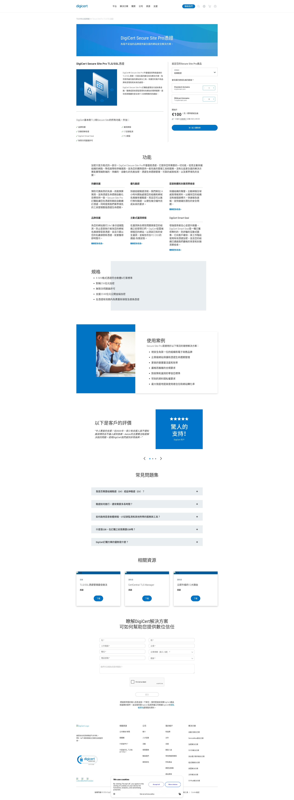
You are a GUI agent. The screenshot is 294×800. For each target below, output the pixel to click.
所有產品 (168, 762)
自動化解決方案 (194, 732)
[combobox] (195, 73)
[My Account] (215, 6)
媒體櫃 (122, 738)
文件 (167, 738)
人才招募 (146, 738)
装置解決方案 (193, 768)
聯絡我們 (189, 6)
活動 (144, 744)
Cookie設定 (195, 792)
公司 (141, 6)
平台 (115, 6)
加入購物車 (196, 128)
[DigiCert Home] (82, 6)
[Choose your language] (204, 6)
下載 (98, 598)
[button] (144, 459)
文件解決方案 (193, 775)
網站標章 (168, 774)
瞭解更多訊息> (175, 209)
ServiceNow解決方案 (196, 738)
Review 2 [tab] (152, 458)
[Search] (198, 6)
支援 (155, 6)
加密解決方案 (193, 744)
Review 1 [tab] (149, 458)
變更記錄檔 (169, 768)
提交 (147, 694)
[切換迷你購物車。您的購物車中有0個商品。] (209, 6)
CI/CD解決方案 (193, 750)
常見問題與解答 (171, 756)
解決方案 (124, 6)
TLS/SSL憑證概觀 (83, 19)
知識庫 (167, 732)
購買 (133, 6)
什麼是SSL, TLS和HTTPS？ (126, 751)
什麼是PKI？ (124, 744)
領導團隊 (146, 750)
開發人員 (168, 750)
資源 (148, 6)
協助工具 (185, 792)
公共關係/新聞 (125, 732)
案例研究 (146, 762)
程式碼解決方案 (194, 762)
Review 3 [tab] (155, 458)
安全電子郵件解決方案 (196, 756)
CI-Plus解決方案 (194, 781)
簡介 (144, 732)
